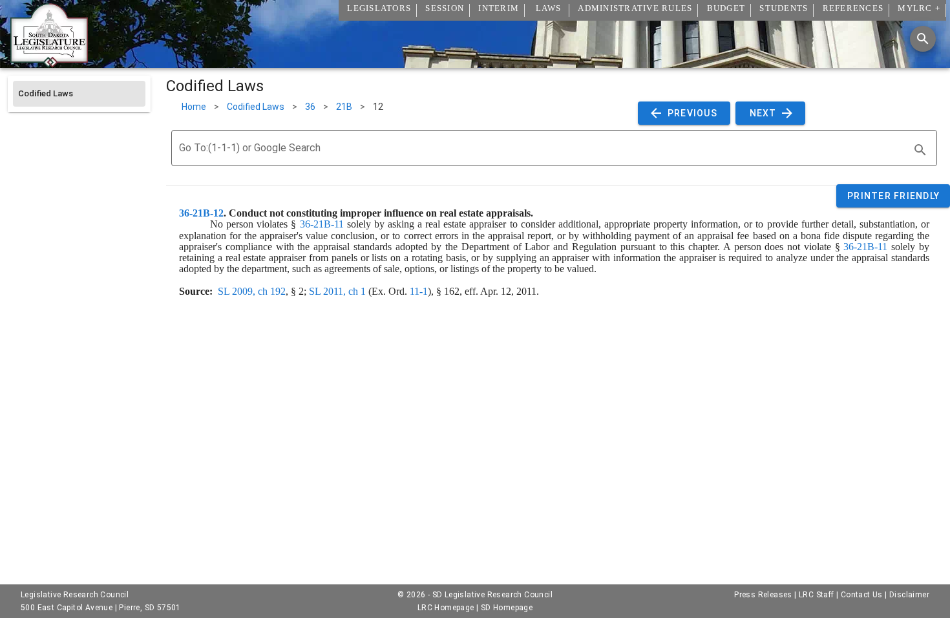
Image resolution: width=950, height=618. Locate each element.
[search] (920, 150)
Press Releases (763, 594)
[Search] (923, 39)
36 (310, 106)
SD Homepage (507, 607)
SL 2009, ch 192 (252, 291)
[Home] (49, 63)
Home (194, 106)
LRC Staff (816, 594)
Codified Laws (255, 106)
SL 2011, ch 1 (337, 291)
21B (344, 106)
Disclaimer (909, 594)
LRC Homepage (445, 607)
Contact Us (862, 594)
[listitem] (79, 94)
